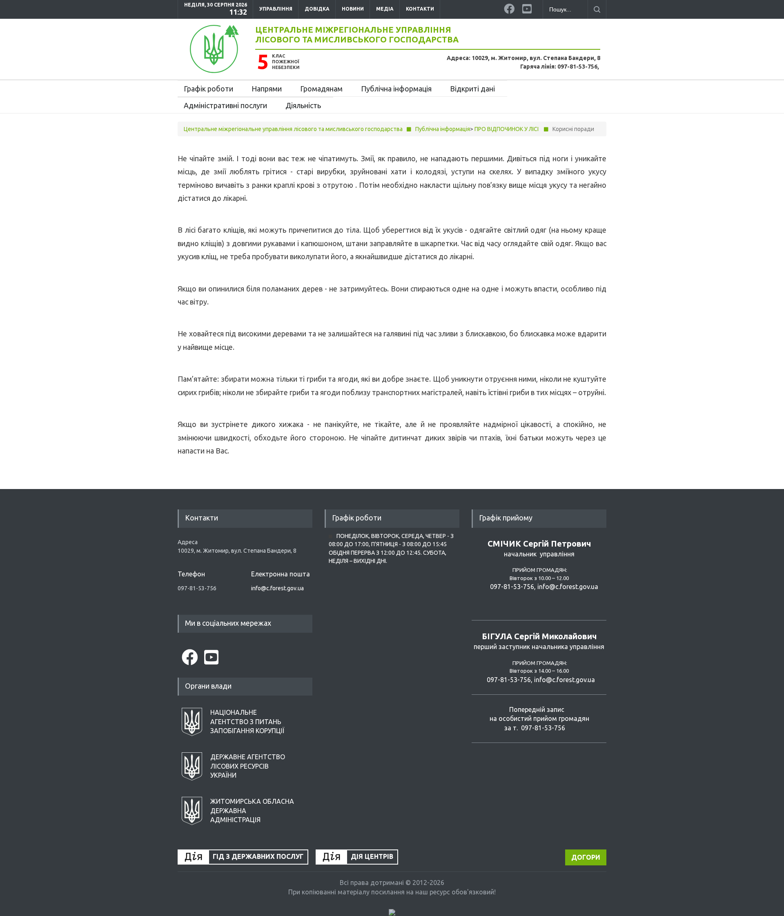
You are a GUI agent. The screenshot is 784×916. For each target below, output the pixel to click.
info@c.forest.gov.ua (277, 588)
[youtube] (528, 7)
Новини (353, 8)
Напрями (267, 88)
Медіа (385, 8)
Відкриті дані (472, 88)
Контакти (420, 8)
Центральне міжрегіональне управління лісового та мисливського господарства (357, 34)
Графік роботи (208, 88)
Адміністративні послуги (225, 105)
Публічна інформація (396, 88)
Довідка (317, 8)
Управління (275, 8)
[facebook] (510, 7)
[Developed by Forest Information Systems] (392, 912)
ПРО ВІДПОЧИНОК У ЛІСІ (506, 129)
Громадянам (321, 88)
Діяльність (303, 105)
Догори (585, 857)
